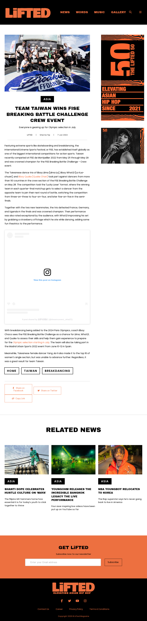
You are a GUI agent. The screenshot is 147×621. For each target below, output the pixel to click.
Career (59, 609)
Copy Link (20, 398)
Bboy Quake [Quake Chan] (33, 176)
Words (82, 12)
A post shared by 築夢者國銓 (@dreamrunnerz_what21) (47, 319)
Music (99, 12)
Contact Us (43, 609)
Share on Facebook (19, 389)
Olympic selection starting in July (31, 342)
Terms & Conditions (99, 609)
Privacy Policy (76, 609)
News (65, 12)
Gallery (118, 12)
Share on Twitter (49, 390)
